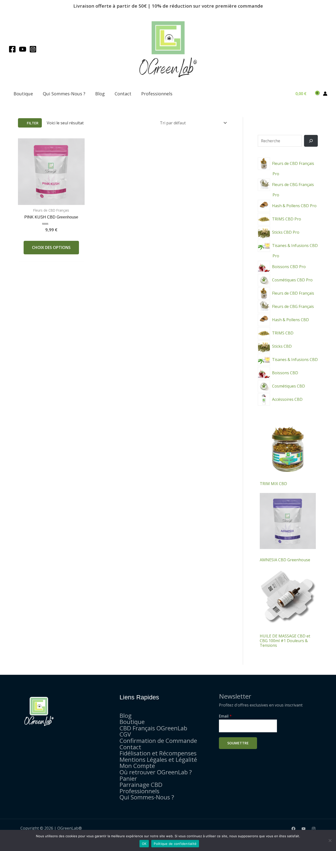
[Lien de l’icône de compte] (325, 93)
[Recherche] (311, 141)
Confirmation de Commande (158, 740)
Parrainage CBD (141, 784)
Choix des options (51, 247)
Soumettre (238, 743)
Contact (123, 94)
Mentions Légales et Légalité (158, 759)
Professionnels (156, 94)
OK (144, 844)
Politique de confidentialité (175, 844)
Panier (128, 778)
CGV (125, 734)
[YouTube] (22, 49)
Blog (100, 94)
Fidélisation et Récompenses (158, 753)
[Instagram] (33, 49)
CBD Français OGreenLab (153, 728)
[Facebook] (12, 49)
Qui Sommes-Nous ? (64, 94)
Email (225, 716)
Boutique (23, 94)
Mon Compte (137, 766)
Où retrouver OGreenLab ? (156, 772)
